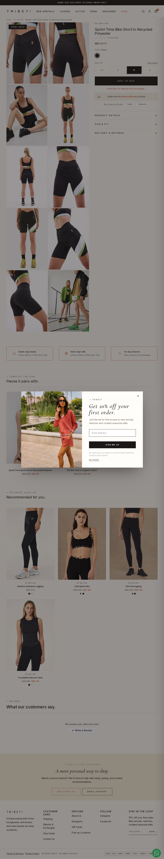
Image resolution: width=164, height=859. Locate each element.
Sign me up (112, 445)
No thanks (94, 460)
